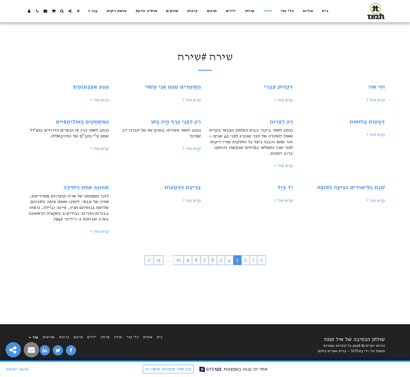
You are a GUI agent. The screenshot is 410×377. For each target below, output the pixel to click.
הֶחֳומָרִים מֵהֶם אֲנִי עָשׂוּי (173, 86)
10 (178, 260)
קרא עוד (377, 100)
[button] (78, 11)
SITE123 (357, 351)
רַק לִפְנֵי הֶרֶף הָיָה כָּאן (176, 121)
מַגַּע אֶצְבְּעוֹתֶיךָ (91, 86)
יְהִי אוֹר (376, 86)
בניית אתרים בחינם (332, 351)
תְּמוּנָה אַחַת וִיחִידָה (86, 187)
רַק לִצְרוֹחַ (281, 121)
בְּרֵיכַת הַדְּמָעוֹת (182, 187)
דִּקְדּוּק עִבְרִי (278, 86)
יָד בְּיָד (285, 187)
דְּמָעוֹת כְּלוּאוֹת (367, 121)
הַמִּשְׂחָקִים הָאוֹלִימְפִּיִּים (82, 121)
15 (158, 260)
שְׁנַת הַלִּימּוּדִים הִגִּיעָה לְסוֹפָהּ (351, 187)
